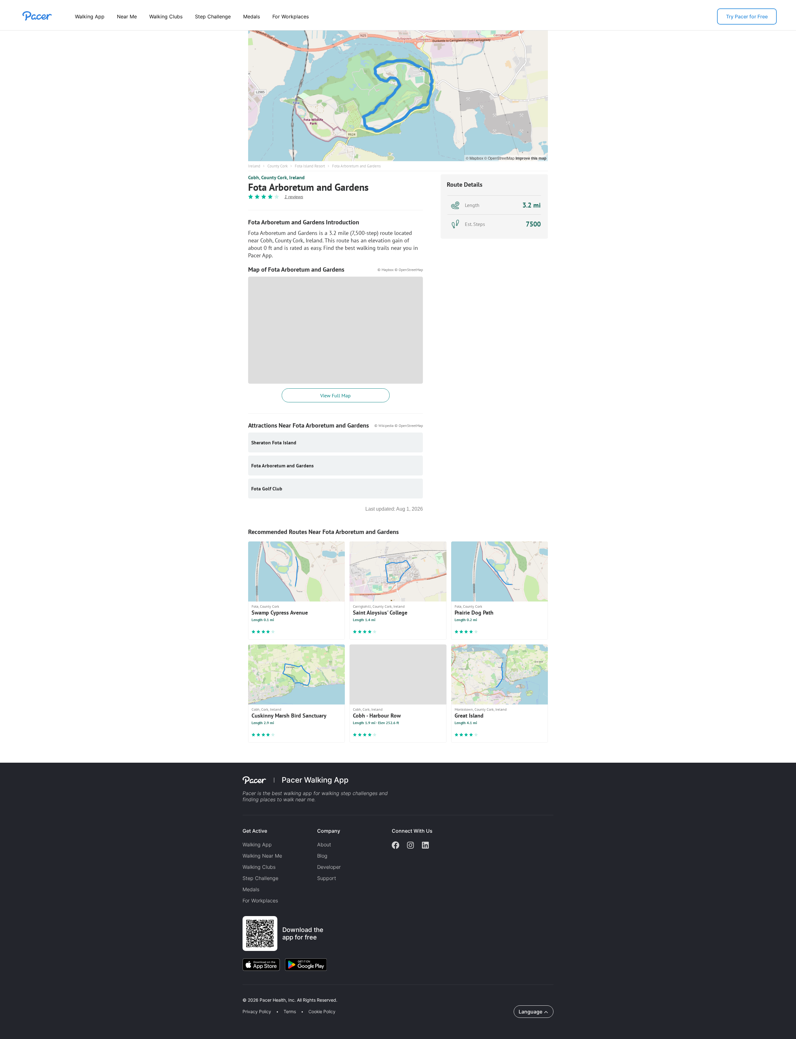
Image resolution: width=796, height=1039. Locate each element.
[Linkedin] (425, 845)
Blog (322, 856)
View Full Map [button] (335, 395)
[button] (108, 992)
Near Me (127, 16)
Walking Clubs (166, 16)
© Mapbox (475, 158)
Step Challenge (213, 16)
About (324, 844)
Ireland (254, 166)
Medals (251, 16)
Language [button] (530, 1012)
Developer (329, 867)
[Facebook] (395, 845)
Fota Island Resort (310, 166)
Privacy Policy (257, 1011)
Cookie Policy (322, 1011)
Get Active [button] (255, 831)
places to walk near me (287, 799)
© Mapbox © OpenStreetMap (400, 269)
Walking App (89, 16)
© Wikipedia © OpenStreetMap (398, 425)
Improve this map (531, 158)
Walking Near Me (262, 856)
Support (326, 878)
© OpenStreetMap (500, 158)
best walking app (292, 793)
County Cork (277, 166)
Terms (290, 1011)
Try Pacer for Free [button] (747, 16)
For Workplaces (290, 16)
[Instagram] (410, 845)
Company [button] (328, 831)
